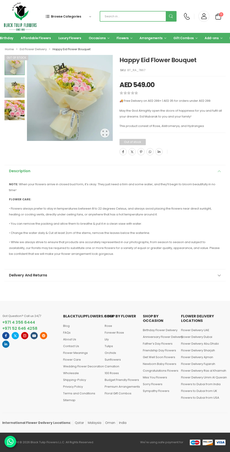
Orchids (110, 353)
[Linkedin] (159, 151)
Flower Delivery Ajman (197, 357)
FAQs (67, 332)
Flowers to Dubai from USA (200, 398)
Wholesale (71, 373)
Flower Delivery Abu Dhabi (200, 343)
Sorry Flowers (152, 384)
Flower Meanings (75, 353)
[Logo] (20, 16)
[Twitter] (132, 151)
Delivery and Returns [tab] (28, 275)
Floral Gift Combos (118, 393)
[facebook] (5, 335)
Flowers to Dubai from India (201, 384)
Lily (107, 339)
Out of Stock (16, 57)
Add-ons (212, 38)
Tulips (109, 346)
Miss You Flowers (155, 377)
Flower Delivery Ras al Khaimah (203, 370)
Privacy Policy (73, 386)
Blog (66, 326)
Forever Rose (114, 332)
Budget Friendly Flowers (121, 380)
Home (9, 49)
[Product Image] (70, 98)
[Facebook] (123, 151)
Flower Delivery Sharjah (198, 350)
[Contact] (186, 16)
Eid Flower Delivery (33, 49)
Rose (108, 326)
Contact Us (71, 346)
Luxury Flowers (69, 38)
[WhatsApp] (150, 151)
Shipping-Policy (74, 380)
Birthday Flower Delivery (160, 330)
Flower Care (72, 359)
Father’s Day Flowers (157, 343)
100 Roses (112, 373)
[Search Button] (171, 16)
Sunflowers (113, 359)
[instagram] (24, 335)
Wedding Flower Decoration (81, 366)
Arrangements (151, 38)
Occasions (97, 38)
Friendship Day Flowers (159, 350)
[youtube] (34, 335)
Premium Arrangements (121, 386)
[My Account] (203, 16)
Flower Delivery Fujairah (198, 364)
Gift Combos (183, 38)
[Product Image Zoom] (104, 133)
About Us (69, 339)
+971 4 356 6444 (18, 322)
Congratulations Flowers (160, 370)
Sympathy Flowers (156, 391)
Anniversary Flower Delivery (160, 337)
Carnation (112, 366)
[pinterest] (43, 335)
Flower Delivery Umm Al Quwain (203, 377)
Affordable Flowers (36, 38)
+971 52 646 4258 (20, 328)
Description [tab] (19, 171)
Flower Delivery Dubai (196, 337)
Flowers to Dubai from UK (199, 391)
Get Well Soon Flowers (159, 357)
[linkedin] (5, 344)
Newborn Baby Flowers (159, 364)
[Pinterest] (141, 151)
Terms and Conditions (79, 393)
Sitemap (69, 400)
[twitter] (15, 335)
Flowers (123, 38)
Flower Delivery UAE (195, 330)
